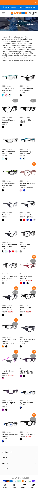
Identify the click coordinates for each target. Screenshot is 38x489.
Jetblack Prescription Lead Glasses (10, 277)
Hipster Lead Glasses (28, 215)
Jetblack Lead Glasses (25, 245)
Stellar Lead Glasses (27, 434)
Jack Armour (6, 369)
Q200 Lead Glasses (27, 371)
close (35, 2)
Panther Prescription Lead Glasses (27, 340)
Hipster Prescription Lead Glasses (9, 245)
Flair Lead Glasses (9, 215)
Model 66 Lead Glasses (25, 309)
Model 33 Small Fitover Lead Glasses (10, 309)
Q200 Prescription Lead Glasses (8, 404)
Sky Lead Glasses (26, 403)
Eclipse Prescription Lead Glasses (27, 153)
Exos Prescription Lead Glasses (8, 184)
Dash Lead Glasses (27, 120)
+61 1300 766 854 (10, 7)
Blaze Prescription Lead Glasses (26, 89)
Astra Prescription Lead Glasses (8, 89)
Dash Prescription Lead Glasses (8, 153)
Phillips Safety (7, 86)
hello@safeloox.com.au (27, 7)
